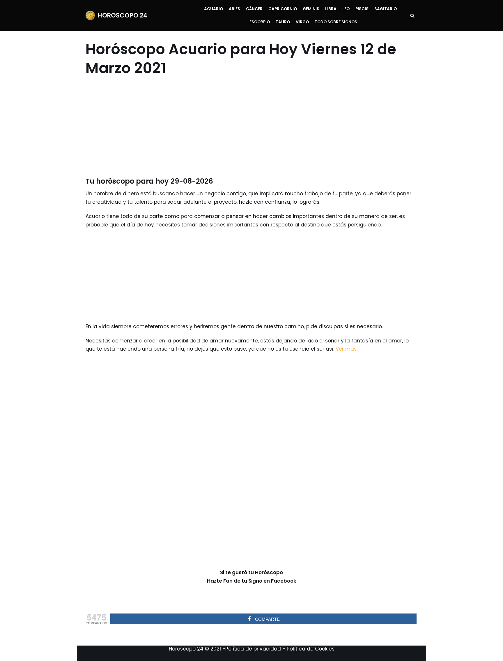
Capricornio (282, 9)
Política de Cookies (310, 648)
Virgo (302, 22)
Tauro (283, 22)
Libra (330, 9)
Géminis (311, 9)
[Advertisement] (248, 127)
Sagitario (385, 9)
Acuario (213, 9)
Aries (234, 9)
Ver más (346, 348)
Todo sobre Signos (336, 22)
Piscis (362, 9)
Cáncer (254, 9)
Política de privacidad (253, 648)
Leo (346, 9)
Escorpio (259, 22)
